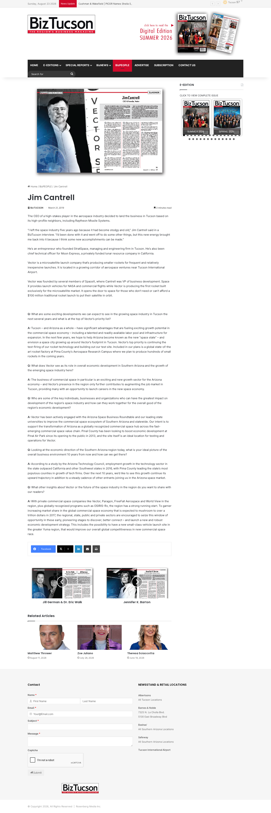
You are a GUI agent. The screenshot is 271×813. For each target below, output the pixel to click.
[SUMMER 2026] (196, 117)
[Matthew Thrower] (50, 637)
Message (33, 733)
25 (219, 139)
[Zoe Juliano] (99, 637)
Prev (185, 117)
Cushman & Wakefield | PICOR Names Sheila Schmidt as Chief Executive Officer (124, 3)
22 (208, 139)
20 (200, 139)
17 (189, 139)
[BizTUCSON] (61, 24)
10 (217, 135)
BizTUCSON (36, 207)
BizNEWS (102, 65)
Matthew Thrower (40, 653)
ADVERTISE (142, 65)
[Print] (96, 549)
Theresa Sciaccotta (140, 653)
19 (197, 139)
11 (221, 135)
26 (223, 139)
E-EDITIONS (50, 65)
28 (230, 139)
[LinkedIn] (78, 549)
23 (212, 139)
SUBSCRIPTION (163, 65)
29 (234, 139)
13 (228, 135)
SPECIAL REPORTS (77, 65)
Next (239, 117)
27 (226, 139)
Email (31, 707)
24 (215, 139)
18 (193, 139)
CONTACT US (186, 65)
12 (224, 135)
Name (31, 694)
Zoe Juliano (85, 653)
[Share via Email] (87, 549)
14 (232, 135)
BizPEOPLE (122, 65)
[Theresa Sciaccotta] (149, 637)
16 (239, 135)
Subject (32, 720)
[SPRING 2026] (227, 117)
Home (33, 186)
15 (236, 135)
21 (204, 139)
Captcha (33, 750)
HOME (34, 65)
